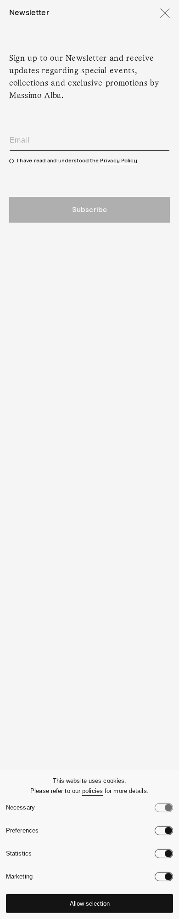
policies (92, 790)
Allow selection (90, 903)
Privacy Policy (118, 161)
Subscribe (89, 209)
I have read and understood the (77, 161)
